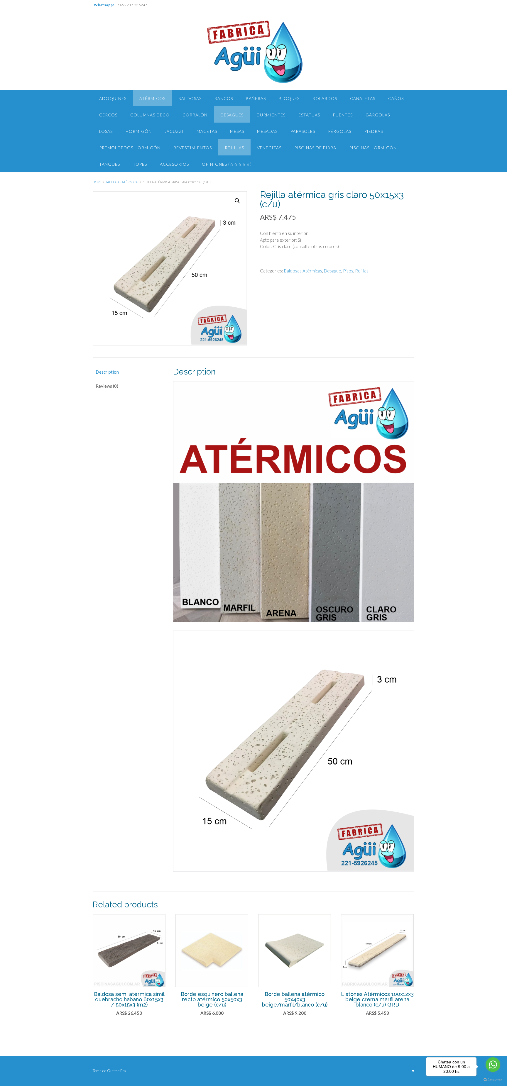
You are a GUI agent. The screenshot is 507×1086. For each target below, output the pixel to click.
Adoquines (112, 98)
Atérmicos (152, 98)
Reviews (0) (107, 386)
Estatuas (309, 114)
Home (97, 182)
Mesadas (267, 131)
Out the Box (116, 1070)
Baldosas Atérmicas (122, 182)
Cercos (108, 114)
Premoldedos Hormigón (129, 147)
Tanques (109, 164)
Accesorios (174, 164)
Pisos (348, 270)
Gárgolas (378, 114)
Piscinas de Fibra (315, 147)
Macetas (207, 131)
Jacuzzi (174, 131)
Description (107, 372)
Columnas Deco (150, 114)
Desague (332, 270)
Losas (106, 131)
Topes (140, 164)
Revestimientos (192, 147)
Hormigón (139, 131)
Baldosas (190, 98)
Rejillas (234, 147)
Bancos (223, 98)
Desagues (232, 114)
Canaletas (362, 98)
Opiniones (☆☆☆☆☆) (227, 164)
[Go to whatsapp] (493, 1064)
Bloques (289, 98)
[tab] (128, 372)
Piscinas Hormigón (373, 147)
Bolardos (324, 98)
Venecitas (269, 147)
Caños (396, 98)
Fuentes (343, 114)
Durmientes (270, 114)
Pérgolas (339, 131)
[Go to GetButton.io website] (493, 1080)
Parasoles (302, 131)
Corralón (194, 114)
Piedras (373, 131)
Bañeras (256, 98)
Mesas (237, 131)
